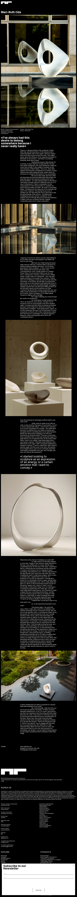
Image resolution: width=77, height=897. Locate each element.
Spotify (3, 861)
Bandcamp (4, 855)
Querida (3, 817)
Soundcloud (4, 859)
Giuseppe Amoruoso (6, 813)
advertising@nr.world (7, 846)
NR (2, 834)
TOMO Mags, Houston (46, 861)
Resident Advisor (5, 858)
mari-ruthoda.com (26, 746)
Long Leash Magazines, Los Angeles (50, 859)
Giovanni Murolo (5, 830)
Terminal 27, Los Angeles (47, 858)
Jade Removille (5, 805)
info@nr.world (5, 842)
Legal (2, 781)
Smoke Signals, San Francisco (48, 857)
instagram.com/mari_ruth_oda (29, 748)
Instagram (3, 857)
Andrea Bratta (4, 809)
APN (2, 821)
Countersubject (5, 826)
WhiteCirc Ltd (4, 838)
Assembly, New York (46, 862)
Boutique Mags (44, 855)
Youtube (3, 862)
